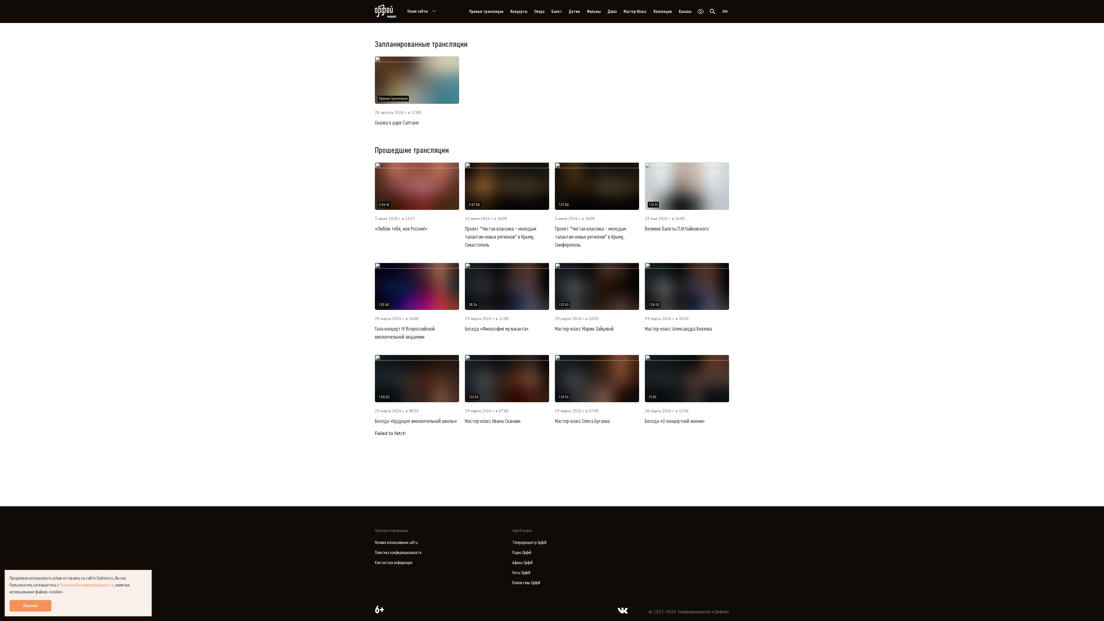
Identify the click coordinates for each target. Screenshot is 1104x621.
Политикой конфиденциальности (87, 585)
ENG (725, 11)
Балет (556, 11)
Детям (574, 11)
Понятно (30, 605)
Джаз (612, 11)
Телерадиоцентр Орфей (529, 542)
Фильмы (594, 11)
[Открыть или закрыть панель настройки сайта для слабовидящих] (700, 11)
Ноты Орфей (521, 573)
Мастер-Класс (635, 11)
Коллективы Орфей (526, 583)
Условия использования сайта (396, 542)
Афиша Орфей (522, 563)
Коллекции (662, 11)
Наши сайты (417, 11)
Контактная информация (393, 563)
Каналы (685, 11)
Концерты (518, 11)
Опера (539, 11)
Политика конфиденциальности (398, 553)
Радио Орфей (521, 553)
